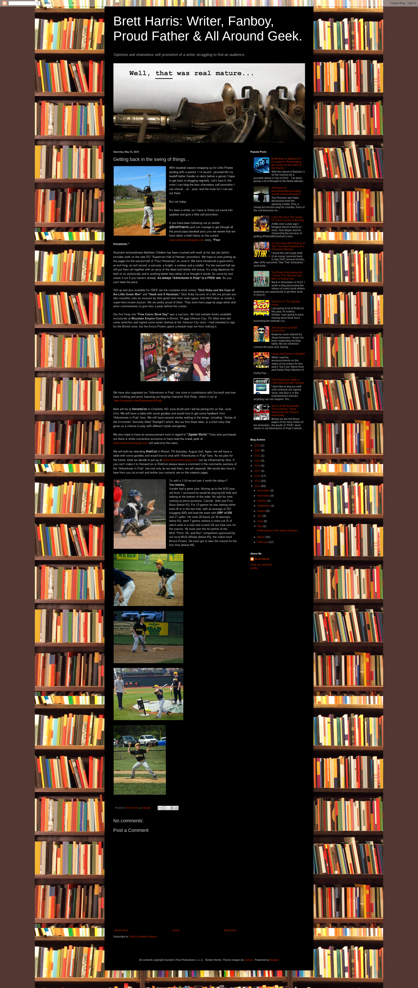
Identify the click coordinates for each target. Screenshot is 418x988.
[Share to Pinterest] (176, 808)
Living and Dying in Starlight (288, 353)
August (261, 510)
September (264, 505)
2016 (257, 475)
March (261, 537)
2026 (257, 445)
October (262, 500)
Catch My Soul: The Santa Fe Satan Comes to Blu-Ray (287, 219)
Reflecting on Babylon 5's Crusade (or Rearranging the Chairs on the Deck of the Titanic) (286, 163)
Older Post (230, 930)
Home (176, 930)
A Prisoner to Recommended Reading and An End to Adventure (286, 191)
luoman (248, 959)
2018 (257, 465)
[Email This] (160, 808)
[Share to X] (168, 808)
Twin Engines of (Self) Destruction (284, 329)
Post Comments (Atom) (143, 936)
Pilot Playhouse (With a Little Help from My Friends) (287, 381)
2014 (257, 486)
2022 (257, 450)
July (260, 515)
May (260, 526)
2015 (257, 480)
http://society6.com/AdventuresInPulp (138, 400)
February (263, 542)
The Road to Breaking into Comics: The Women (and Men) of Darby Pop (286, 275)
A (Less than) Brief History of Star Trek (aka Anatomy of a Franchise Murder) (288, 246)
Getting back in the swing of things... (278, 530)
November (263, 495)
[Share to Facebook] (172, 808)
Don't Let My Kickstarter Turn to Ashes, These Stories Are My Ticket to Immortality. (285, 410)
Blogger (274, 959)
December (263, 490)
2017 (257, 470)
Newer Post (121, 930)
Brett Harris (262, 559)
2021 (257, 455)
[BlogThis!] (164, 808)
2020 (257, 460)
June (260, 521)
